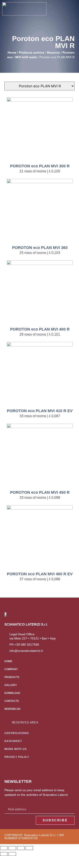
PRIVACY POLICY (16, 757)
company (11, 669)
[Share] (21, 848)
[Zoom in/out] (3, 848)
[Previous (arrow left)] (3, 854)
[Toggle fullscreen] (12, 848)
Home (12, 52)
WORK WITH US (15, 749)
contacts (11, 701)
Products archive (31, 52)
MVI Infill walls (26, 57)
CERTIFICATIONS (16, 733)
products (11, 677)
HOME (8, 661)
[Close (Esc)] (29, 848)
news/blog (12, 708)
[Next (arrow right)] (12, 854)
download (12, 693)
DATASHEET (13, 741)
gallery (10, 685)
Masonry (53, 52)
